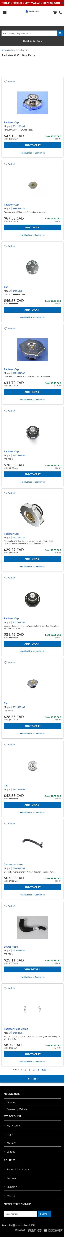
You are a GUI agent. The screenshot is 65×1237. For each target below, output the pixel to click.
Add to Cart (32, 145)
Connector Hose (13, 864)
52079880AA (19, 455)
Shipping (12, 1187)
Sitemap (11, 1102)
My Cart (11, 1143)
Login (10, 1134)
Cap (6, 287)
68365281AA (19, 208)
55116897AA (19, 622)
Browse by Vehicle (17, 1109)
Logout (11, 1151)
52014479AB (19, 373)
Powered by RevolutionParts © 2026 (18, 1225)
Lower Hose (11, 946)
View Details (32, 969)
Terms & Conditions (18, 1169)
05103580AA (19, 950)
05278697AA (19, 537)
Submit (44, 1213)
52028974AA (19, 789)
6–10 (44, 1069)
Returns (11, 1178)
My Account (13, 1125)
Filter (34, 1078)
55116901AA (19, 707)
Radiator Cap (11, 122)
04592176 (17, 1032)
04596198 (17, 290)
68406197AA (19, 868)
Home (4, 50)
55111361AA (19, 126)
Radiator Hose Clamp (16, 1029)
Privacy (11, 1195)
